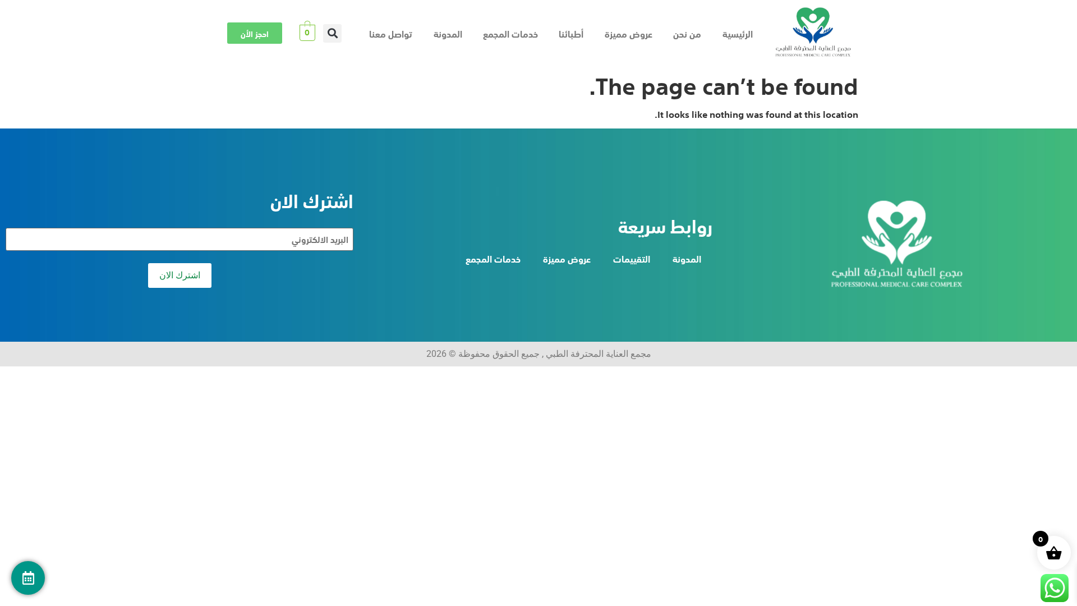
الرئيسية (737, 33)
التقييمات (631, 258)
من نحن (687, 33)
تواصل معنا (390, 33)
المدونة (448, 33)
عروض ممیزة (628, 33)
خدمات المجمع (510, 33)
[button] (332, 33)
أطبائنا (571, 33)
